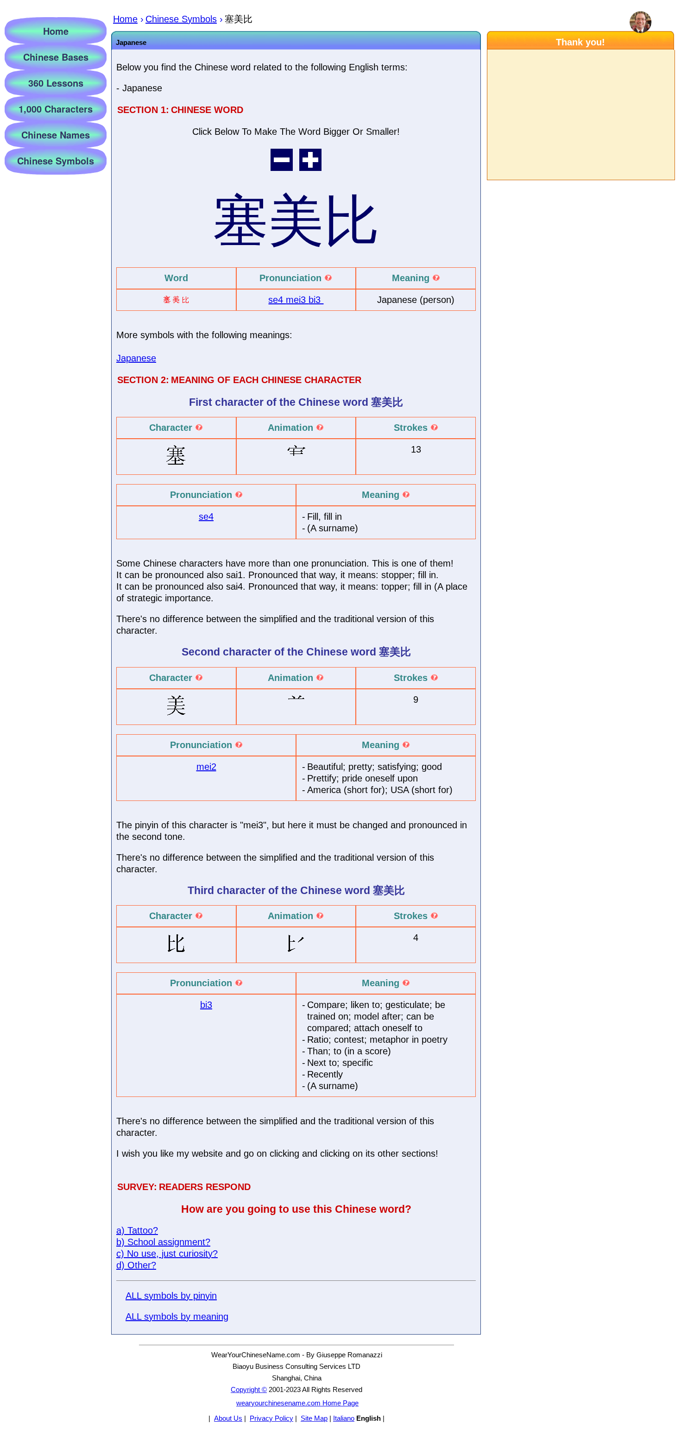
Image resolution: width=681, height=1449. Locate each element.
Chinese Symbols (55, 160)
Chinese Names (55, 134)
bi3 (316, 300)
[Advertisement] (580, 115)
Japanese (136, 358)
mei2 (206, 767)
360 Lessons (55, 82)
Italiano (343, 1418)
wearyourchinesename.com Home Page (297, 1403)
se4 (277, 300)
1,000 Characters (56, 108)
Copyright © (249, 1389)
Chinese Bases (55, 56)
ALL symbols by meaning (177, 1316)
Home (56, 31)
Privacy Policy (271, 1418)
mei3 (297, 300)
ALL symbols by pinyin (171, 1296)
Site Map (314, 1418)
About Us (228, 1418)
